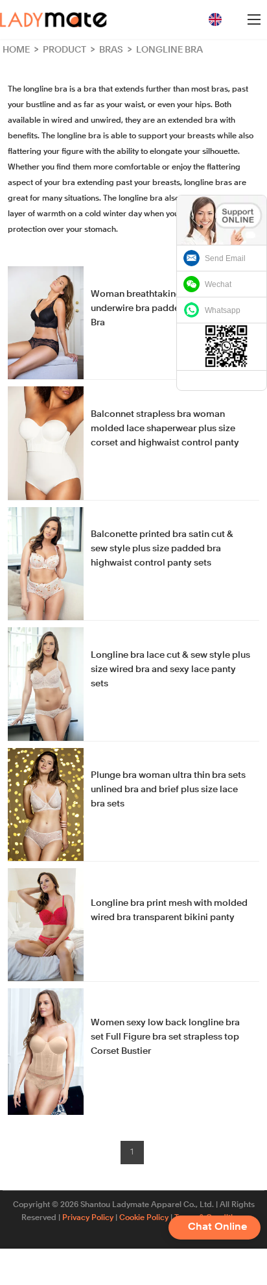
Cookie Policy (143, 1218)
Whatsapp (222, 310)
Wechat (218, 284)
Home (16, 50)
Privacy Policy (87, 1218)
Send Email (225, 258)
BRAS (112, 50)
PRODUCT (65, 50)
